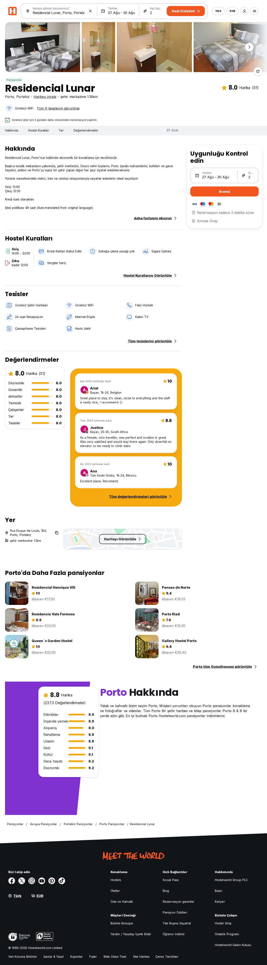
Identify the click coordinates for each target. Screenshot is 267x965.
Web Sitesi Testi (114, 956)
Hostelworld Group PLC (231, 880)
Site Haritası (141, 956)
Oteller (115, 890)
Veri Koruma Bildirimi (22, 956)
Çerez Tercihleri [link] (166, 956)
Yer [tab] (61, 130)
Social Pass (171, 880)
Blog (166, 890)
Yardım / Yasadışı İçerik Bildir (131, 934)
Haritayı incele (45, 97)
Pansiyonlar (14, 79)
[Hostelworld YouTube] (41, 880)
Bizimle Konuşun (122, 923)
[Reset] (90, 11)
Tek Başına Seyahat (177, 923)
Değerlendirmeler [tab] (86, 130)
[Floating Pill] (249, 47)
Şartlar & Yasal (53, 956)
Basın (218, 890)
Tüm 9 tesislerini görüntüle (58, 108)
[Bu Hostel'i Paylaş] (258, 71)
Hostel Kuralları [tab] (38, 130)
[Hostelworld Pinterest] (51, 880)
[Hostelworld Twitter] (21, 880)
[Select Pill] (244, 11)
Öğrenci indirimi (174, 934)
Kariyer (220, 901)
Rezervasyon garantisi (178, 901)
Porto (9, 97)
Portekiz (22, 97)
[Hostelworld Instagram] (31, 880)
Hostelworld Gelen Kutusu (233, 945)
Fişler (93, 956)
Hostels (116, 880)
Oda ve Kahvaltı (122, 901)
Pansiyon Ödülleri (175, 912)
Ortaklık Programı (227, 934)
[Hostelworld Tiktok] (61, 880)
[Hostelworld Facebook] (11, 880)
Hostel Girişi (223, 923)
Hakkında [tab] (11, 130)
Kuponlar (76, 956)
